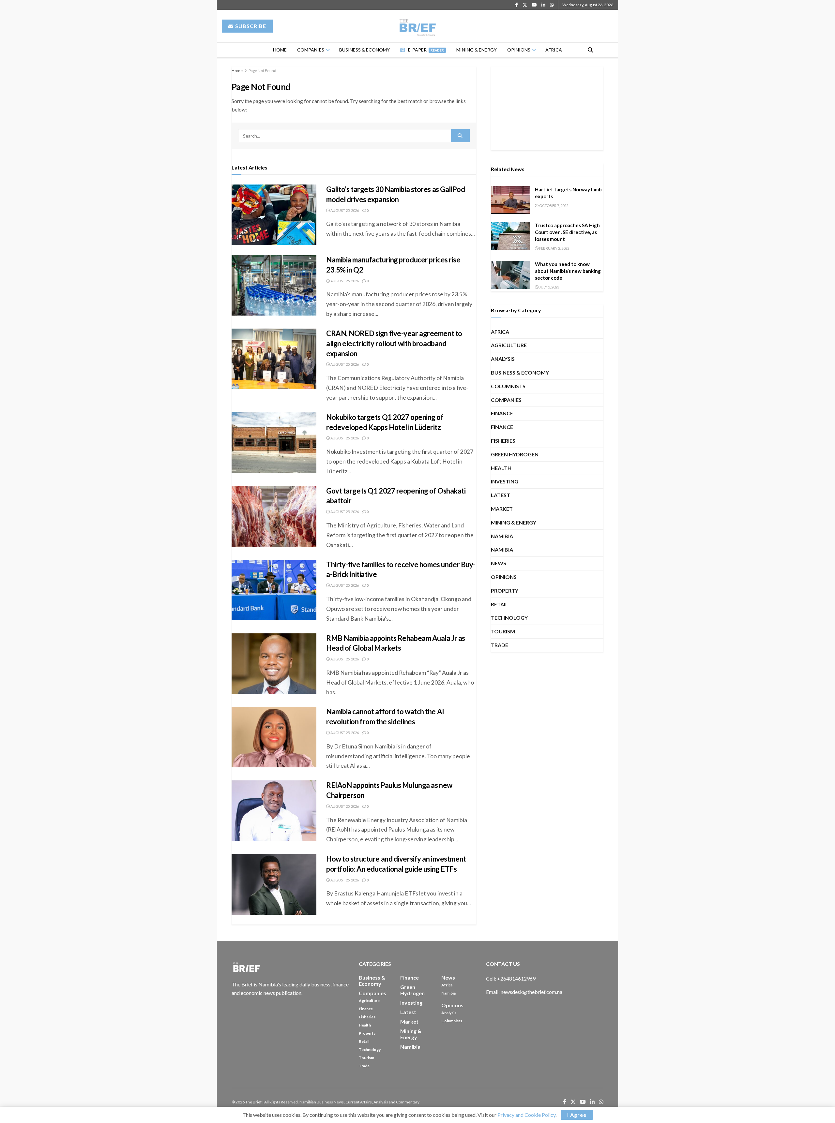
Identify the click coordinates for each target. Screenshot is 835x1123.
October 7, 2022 (553, 205)
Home (280, 49)
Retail (499, 604)
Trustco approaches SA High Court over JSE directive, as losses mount (567, 232)
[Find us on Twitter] (525, 5)
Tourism (503, 631)
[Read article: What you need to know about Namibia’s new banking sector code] (510, 275)
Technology (509, 617)
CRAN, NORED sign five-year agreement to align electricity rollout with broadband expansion (394, 343)
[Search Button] (590, 50)
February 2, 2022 (554, 248)
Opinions (518, 49)
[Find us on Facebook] (516, 5)
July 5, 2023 (549, 287)
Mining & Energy (476, 49)
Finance (502, 413)
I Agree (576, 1115)
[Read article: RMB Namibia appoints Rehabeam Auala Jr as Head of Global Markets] (274, 663)
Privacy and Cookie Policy (526, 1115)
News (498, 563)
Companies (310, 49)
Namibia (502, 536)
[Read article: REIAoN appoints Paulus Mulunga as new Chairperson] (274, 810)
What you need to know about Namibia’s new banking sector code (568, 271)
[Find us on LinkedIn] (543, 5)
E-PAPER (426, 49)
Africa (553, 49)
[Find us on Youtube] (534, 5)
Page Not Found (262, 70)
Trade (499, 645)
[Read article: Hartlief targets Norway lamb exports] (510, 200)
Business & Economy (364, 49)
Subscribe (250, 26)
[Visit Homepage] (417, 26)
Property (504, 590)
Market (502, 509)
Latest (500, 495)
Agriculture (509, 345)
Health (501, 468)
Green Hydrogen (515, 454)
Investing (504, 481)
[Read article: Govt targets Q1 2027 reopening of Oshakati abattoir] (274, 516)
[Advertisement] (547, 107)
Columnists (508, 386)
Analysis (503, 359)
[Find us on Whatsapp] (552, 5)
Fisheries (503, 440)
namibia (502, 549)
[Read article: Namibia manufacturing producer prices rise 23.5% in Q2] (274, 285)
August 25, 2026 (344, 210)
